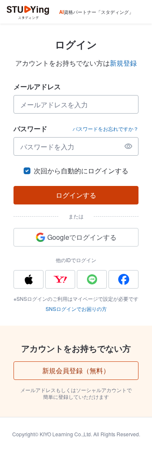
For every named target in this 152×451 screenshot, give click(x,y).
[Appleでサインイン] (28, 279)
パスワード (30, 128)
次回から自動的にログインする (81, 170)
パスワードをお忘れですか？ (105, 128)
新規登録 (123, 63)
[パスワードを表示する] (128, 146)
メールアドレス (37, 86)
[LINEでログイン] (92, 279)
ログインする (76, 195)
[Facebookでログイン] (123, 279)
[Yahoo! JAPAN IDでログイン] (60, 279)
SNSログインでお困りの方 (76, 308)
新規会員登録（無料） (76, 370)
